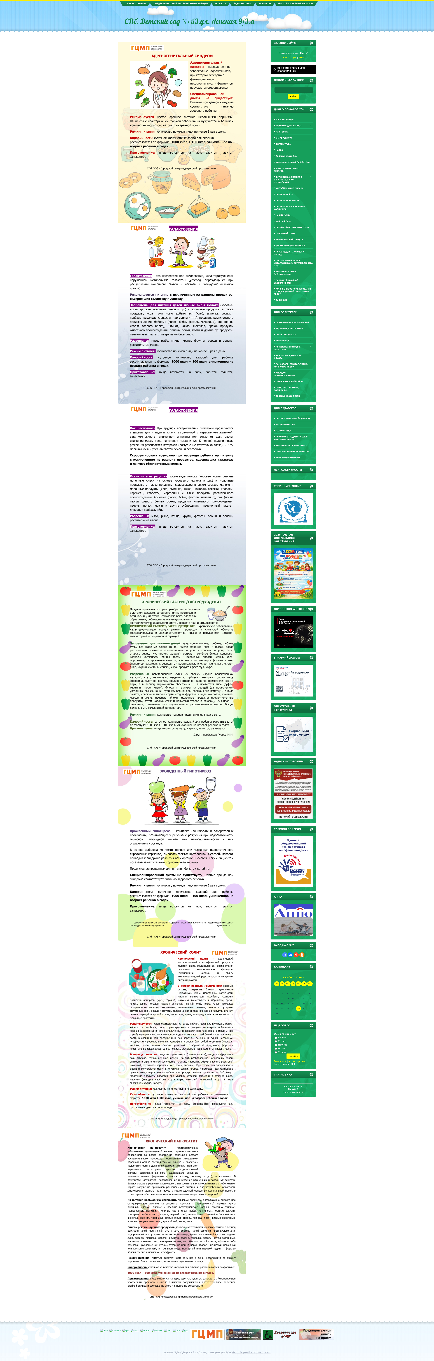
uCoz (267, 1352)
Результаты (280, 1061)
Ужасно (282, 1052)
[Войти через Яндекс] (296, 954)
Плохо (281, 1048)
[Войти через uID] (284, 954)
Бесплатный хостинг (247, 1352)
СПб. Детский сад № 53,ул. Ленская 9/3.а (189, 21)
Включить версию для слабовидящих (291, 69)
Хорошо (282, 1041)
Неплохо (282, 1044)
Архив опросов (296, 1061)
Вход (301, 57)
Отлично (282, 1037)
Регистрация (290, 57)
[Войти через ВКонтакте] (290, 954)
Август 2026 (293, 977)
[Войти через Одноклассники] (301, 954)
